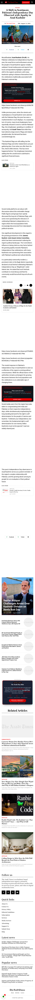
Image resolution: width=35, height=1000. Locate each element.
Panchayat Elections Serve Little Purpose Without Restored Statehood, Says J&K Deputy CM (11, 622)
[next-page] (30, 580)
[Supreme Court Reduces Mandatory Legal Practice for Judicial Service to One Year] (28, 670)
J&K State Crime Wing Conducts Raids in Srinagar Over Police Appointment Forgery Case (11, 658)
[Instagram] (8, 892)
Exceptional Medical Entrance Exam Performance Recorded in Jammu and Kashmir (12, 646)
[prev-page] (27, 580)
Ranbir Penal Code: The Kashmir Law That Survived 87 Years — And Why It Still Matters (17, 822)
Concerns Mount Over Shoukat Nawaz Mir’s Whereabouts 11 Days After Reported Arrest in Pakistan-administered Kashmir (17, 743)
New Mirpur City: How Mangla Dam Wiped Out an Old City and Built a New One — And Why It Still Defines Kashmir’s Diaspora (17, 783)
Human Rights (6, 739)
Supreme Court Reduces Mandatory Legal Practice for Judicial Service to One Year (12, 670)
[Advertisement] (17, 189)
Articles (17, 7)
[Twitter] (13, 892)
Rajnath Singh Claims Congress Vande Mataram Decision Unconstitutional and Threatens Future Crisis (15, 975)
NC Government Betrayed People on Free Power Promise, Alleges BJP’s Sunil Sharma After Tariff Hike (12, 634)
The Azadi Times (10, 23)
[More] (28, 49)
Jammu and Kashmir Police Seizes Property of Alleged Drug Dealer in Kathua (17, 981)
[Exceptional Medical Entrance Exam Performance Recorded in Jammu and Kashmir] (28, 646)
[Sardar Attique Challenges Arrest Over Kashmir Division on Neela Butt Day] (17, 596)
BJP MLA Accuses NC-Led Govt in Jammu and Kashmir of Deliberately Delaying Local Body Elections (17, 968)
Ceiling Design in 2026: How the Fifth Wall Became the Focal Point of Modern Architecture (17, 860)
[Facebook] (3, 892)
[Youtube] (17, 892)
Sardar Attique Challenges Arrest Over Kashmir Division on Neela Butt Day (16, 605)
